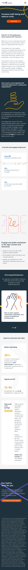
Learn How (14, 21)
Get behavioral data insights (11, 500)
